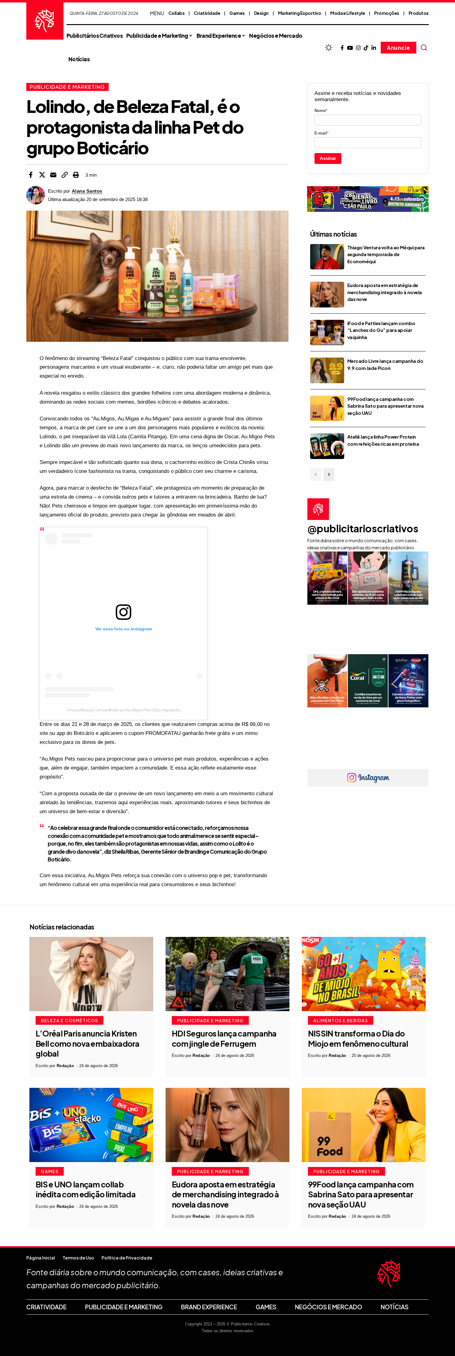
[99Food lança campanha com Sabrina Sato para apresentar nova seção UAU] (327, 408)
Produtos (419, 13)
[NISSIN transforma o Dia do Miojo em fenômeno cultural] (364, 974)
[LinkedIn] (374, 48)
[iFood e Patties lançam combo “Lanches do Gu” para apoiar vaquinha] (327, 332)
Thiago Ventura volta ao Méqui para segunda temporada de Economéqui (386, 254)
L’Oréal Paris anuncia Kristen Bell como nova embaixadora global (88, 1043)
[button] (424, 47)
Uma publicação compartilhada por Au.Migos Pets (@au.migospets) (123, 709)
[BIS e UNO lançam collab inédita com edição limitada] (91, 1125)
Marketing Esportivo (299, 13)
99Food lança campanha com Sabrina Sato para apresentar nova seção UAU (385, 406)
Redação (65, 1065)
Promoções (386, 13)
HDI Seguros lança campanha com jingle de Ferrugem (224, 1038)
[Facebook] (342, 48)
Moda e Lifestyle (347, 13)
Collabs (176, 13)
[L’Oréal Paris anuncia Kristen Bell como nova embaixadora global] (91, 974)
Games (237, 13)
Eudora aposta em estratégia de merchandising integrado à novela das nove (384, 292)
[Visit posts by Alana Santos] (35, 195)
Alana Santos (87, 191)
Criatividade (207, 13)
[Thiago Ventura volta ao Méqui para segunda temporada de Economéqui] (327, 257)
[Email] (53, 175)
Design (261, 13)
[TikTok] (366, 48)
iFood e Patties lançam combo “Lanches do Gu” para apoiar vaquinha (381, 330)
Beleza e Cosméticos (69, 1020)
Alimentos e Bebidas (340, 1020)
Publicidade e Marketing (67, 87)
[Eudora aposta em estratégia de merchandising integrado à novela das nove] (327, 294)
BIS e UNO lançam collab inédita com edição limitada (86, 1189)
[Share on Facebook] (30, 175)
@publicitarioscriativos (362, 528)
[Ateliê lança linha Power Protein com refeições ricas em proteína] (327, 446)
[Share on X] (42, 175)
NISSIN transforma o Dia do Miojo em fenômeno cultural (358, 1038)
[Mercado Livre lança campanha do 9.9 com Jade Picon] (327, 370)
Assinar (328, 158)
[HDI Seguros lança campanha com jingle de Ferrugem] (227, 974)
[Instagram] (358, 48)
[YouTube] (349, 48)
